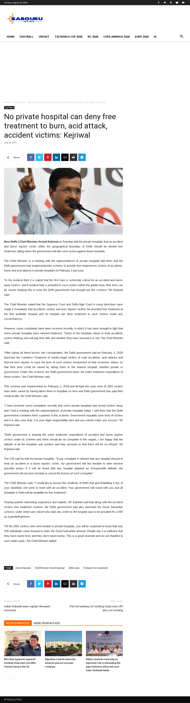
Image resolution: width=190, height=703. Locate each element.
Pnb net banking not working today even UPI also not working (96, 608)
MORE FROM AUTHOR (47, 623)
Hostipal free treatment (96, 567)
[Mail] (165, 2)
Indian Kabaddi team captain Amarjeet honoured (27, 608)
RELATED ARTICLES (18, 623)
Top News (19, 102)
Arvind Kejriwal (23, 567)
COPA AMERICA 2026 (116, 36)
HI (155, 36)
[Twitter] (177, 2)
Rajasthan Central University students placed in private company (60, 663)
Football (26, 36)
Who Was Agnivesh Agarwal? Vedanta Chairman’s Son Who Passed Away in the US (20, 663)
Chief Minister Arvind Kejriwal (50, 567)
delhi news (74, 567)
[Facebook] (158, 2)
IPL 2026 (93, 36)
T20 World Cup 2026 (68, 36)
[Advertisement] (95, 73)
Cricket (44, 36)
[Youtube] (183, 2)
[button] (181, 37)
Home (10, 36)
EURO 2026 (142, 36)
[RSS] (171, 2)
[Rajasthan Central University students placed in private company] (63, 643)
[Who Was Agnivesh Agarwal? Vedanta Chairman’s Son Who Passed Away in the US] (22, 643)
